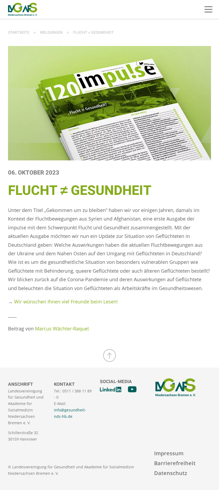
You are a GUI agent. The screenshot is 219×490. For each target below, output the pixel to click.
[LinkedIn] (110, 389)
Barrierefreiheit (174, 463)
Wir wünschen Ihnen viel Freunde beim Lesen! (66, 301)
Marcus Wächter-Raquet (62, 328)
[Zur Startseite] (22, 9)
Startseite (18, 32)
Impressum (168, 453)
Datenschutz (170, 473)
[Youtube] (132, 389)
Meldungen (51, 32)
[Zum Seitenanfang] (109, 355)
